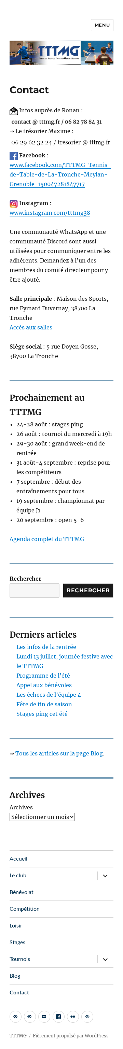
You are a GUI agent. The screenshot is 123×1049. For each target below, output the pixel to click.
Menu (102, 25)
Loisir (16, 925)
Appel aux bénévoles (44, 685)
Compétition (25, 909)
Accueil (18, 859)
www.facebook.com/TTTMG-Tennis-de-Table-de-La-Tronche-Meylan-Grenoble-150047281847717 (60, 174)
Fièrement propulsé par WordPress (71, 1036)
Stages (17, 942)
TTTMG (18, 1036)
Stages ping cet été (42, 713)
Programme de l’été (43, 675)
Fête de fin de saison (44, 704)
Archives (21, 807)
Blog (15, 976)
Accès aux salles (31, 327)
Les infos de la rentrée (46, 646)
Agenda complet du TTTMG (47, 539)
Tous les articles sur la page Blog (59, 753)
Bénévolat (21, 892)
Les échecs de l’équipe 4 (48, 694)
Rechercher (25, 578)
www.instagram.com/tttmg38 (50, 212)
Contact (19, 992)
